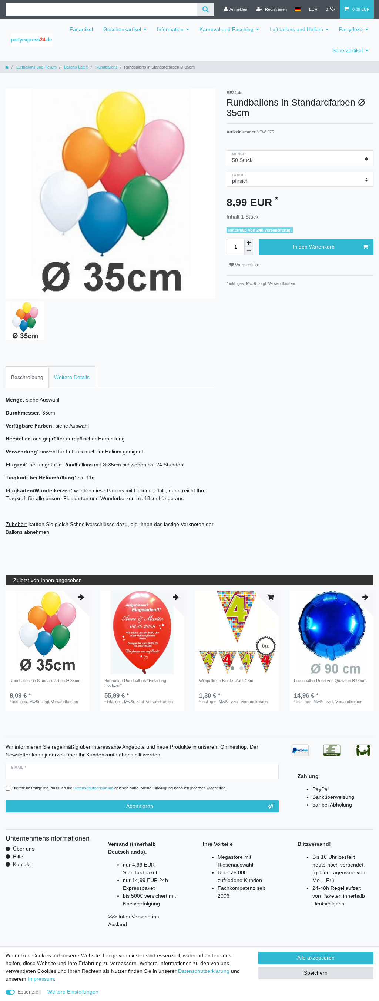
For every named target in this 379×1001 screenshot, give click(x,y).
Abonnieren (139, 806)
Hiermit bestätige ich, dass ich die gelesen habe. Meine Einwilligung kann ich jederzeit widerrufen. (119, 788)
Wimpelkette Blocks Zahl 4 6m (226, 680)
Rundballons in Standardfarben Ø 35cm (45, 680)
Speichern (316, 973)
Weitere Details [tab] (72, 377)
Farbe (238, 175)
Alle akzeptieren (316, 958)
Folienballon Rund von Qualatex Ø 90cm (330, 680)
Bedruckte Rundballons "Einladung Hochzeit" (135, 682)
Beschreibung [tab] (27, 377)
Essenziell (29, 992)
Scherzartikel (347, 50)
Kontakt (22, 864)
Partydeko (351, 29)
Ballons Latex (75, 67)
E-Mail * (18, 767)
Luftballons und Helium (296, 29)
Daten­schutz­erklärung (203, 971)
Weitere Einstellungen (72, 992)
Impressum (41, 979)
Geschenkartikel (122, 29)
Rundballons (106, 67)
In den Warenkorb (314, 247)
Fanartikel (81, 29)
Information (170, 29)
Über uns (23, 849)
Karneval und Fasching (226, 29)
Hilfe (18, 856)
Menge (238, 154)
